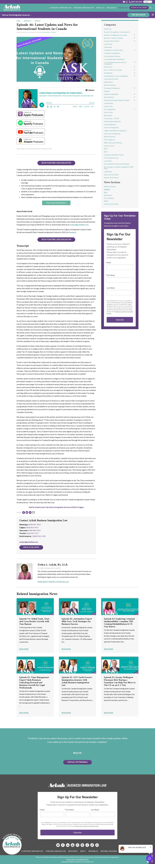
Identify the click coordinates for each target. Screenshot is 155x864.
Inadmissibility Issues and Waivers (116, 76)
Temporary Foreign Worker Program (116, 100)
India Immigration (110, 124)
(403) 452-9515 (34, 524)
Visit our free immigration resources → (17, 15)
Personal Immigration (56, 851)
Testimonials (108, 103)
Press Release (109, 198)
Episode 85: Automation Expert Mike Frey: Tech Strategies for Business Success (77, 621)
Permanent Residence (112, 88)
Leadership (108, 172)
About (83, 851)
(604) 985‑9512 (34, 530)
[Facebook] (63, 846)
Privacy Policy (70, 859)
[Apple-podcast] (82, 846)
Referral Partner (109, 137)
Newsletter (108, 115)
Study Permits (109, 97)
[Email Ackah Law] (123, 2)
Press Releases (109, 140)
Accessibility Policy (83, 859)
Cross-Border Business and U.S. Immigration (115, 63)
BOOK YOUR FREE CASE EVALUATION (56, 163)
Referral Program (109, 851)
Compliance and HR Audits (113, 50)
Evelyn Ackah (46, 32)
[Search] (151, 8)
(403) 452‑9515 (32, 527)
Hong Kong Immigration (112, 121)
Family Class (108, 67)
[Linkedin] (67, 846)
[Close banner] (153, 15)
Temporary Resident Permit (114, 155)
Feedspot (72, 232)
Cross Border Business (112, 56)
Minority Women (110, 85)
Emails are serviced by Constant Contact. (87, 826)
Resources (111, 8)
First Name (111, 275)
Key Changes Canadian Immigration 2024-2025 (119, 167)
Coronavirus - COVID (111, 118)
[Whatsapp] (97, 846)
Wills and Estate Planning (113, 143)
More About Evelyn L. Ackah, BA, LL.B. (53, 582)
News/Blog (123, 8)
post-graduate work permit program (116, 164)
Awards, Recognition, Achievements (117, 32)
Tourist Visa (108, 106)
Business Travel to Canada (113, 38)
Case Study (108, 44)
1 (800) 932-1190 (39, 536)
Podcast (38, 21)
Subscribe (120, 319)
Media (106, 201)
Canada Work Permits (111, 41)
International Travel (111, 79)
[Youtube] (72, 846)
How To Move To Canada (113, 70)
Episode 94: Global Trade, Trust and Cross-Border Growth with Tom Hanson (34, 621)
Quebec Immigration (111, 94)
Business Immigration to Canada (115, 35)
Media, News (108, 82)
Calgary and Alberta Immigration (115, 131)
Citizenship (108, 47)
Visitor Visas (108, 112)
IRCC (106, 149)
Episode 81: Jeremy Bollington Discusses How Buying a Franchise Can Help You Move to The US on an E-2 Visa (119, 681)
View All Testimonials (77, 762)
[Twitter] (58, 846)
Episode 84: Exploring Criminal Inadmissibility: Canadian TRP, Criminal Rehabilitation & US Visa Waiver (119, 623)
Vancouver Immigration (112, 134)
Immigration (108, 73)
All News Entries (110, 186)
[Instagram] (77, 846)
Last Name (111, 288)
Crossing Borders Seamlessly (114, 59)
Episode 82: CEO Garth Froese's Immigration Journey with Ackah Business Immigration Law (77, 681)
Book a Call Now (139, 7)
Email (109, 262)
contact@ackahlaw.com (79, 225)
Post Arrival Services (111, 158)
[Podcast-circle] (87, 846)
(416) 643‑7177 (32, 533)
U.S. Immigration (110, 109)
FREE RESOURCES (138, 15)
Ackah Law (108, 29)
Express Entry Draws (111, 175)
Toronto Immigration (111, 127)
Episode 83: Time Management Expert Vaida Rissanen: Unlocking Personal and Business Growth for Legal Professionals (34, 683)
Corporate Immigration (112, 53)
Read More (23, 649)
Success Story (109, 146)
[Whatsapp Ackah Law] (127, 2)
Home (18, 21)
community (108, 161)
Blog (105, 192)
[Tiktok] (92, 846)
